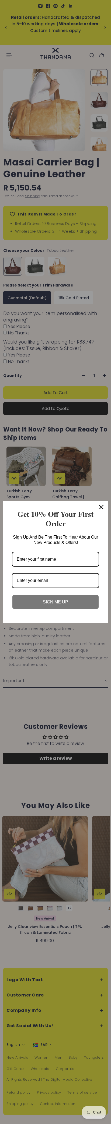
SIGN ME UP (55, 602)
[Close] (101, 507)
